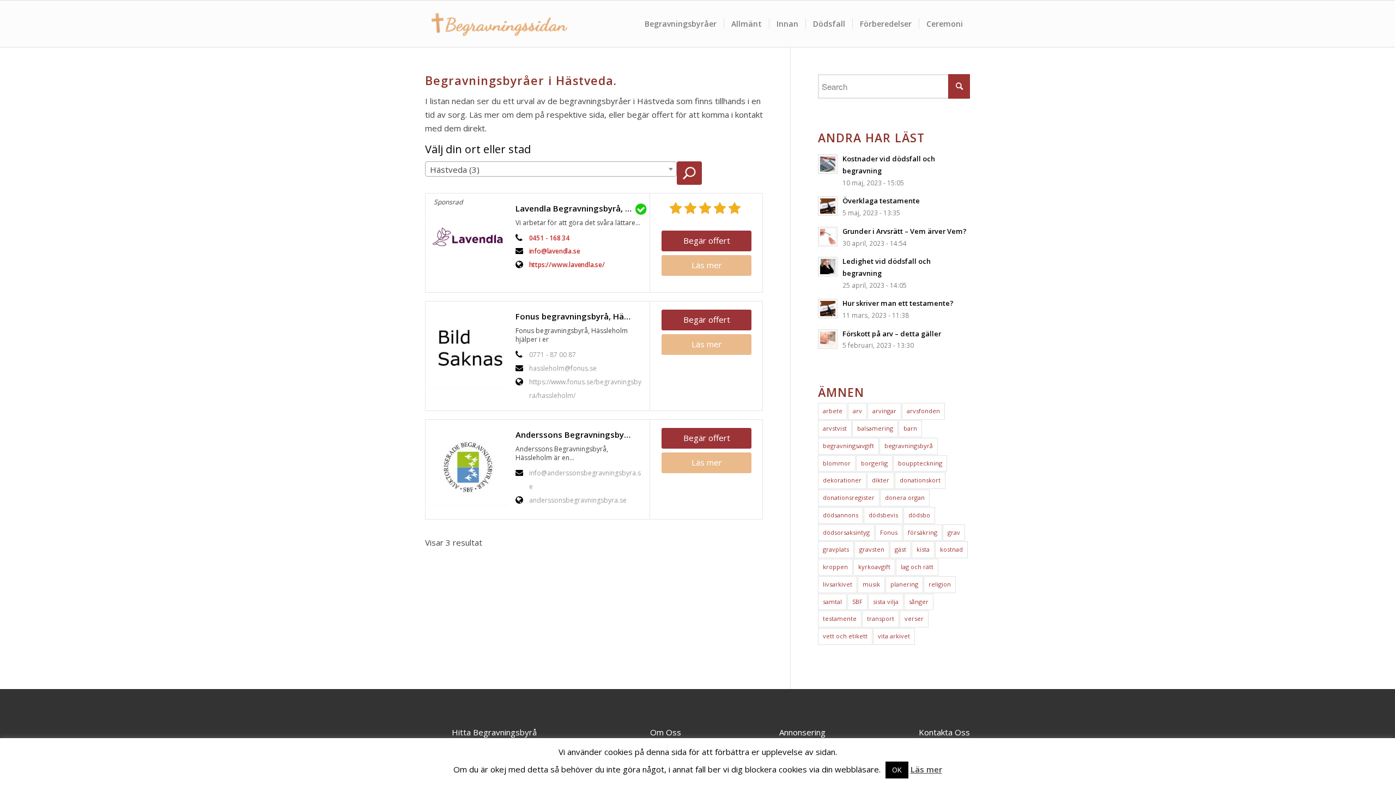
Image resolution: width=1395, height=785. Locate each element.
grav (954, 532)
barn (910, 428)
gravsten (871, 549)
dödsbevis (883, 515)
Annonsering (802, 732)
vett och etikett (845, 636)
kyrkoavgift (874, 567)
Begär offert (706, 240)
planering (904, 584)
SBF (857, 601)
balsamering (875, 428)
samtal (832, 601)
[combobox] (551, 169)
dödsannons (840, 515)
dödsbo (919, 515)
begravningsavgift (848, 446)
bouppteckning (920, 463)
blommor (837, 463)
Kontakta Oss (944, 732)
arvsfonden (923, 411)
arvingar (884, 411)
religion (940, 584)
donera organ (905, 497)
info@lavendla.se (554, 251)
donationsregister (849, 497)
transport (880, 618)
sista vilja (886, 601)
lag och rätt (917, 567)
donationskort (920, 480)
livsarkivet (837, 584)
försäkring (922, 532)
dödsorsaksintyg (846, 532)
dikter (880, 480)
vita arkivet (894, 636)
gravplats (836, 549)
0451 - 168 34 (549, 238)
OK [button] (897, 770)
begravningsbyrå (908, 446)
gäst (900, 549)
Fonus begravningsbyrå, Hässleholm (579, 316)
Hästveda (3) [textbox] (455, 169)
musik (871, 584)
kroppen (835, 567)
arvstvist (835, 428)
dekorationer (842, 480)
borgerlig (874, 463)
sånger (919, 601)
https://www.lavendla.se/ (567, 264)
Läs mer (707, 264)
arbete (832, 411)
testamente (840, 618)
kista (923, 549)
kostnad (951, 549)
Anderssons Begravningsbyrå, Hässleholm (579, 434)
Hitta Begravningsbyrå (494, 732)
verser (914, 618)
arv (857, 411)
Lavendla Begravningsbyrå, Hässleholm (579, 208)
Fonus (888, 532)
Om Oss (665, 732)
